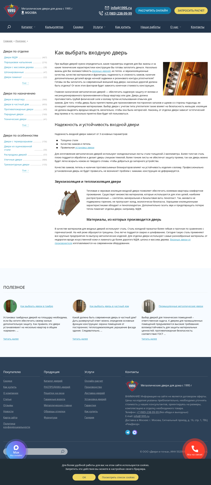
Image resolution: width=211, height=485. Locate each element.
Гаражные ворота (54, 399)
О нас (174, 27)
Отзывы (8, 405)
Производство (93, 387)
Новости (8, 411)
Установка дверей (95, 399)
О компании (10, 393)
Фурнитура (50, 417)
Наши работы (150, 27)
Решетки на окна (54, 393)
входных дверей (101, 71)
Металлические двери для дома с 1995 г (47, 8)
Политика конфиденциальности (16, 425)
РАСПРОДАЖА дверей (57, 387)
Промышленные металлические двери (181, 306)
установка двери (84, 147)
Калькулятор (54, 27)
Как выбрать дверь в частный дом (109, 306)
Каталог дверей (53, 380)
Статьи (7, 399)
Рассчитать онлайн (153, 10)
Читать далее (11, 338)
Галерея (89, 417)
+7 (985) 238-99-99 (118, 13)
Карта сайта (10, 417)
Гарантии (90, 405)
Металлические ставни (58, 405)
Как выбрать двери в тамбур (36, 306)
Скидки (78, 27)
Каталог (27, 27)
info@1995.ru (121, 8)
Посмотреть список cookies (118, 477)
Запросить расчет (191, 10)
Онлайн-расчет (94, 380)
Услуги (98, 27)
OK (84, 477)
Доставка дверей (95, 393)
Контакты (197, 27)
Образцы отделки (54, 411)
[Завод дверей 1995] (11, 10)
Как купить (123, 27)
